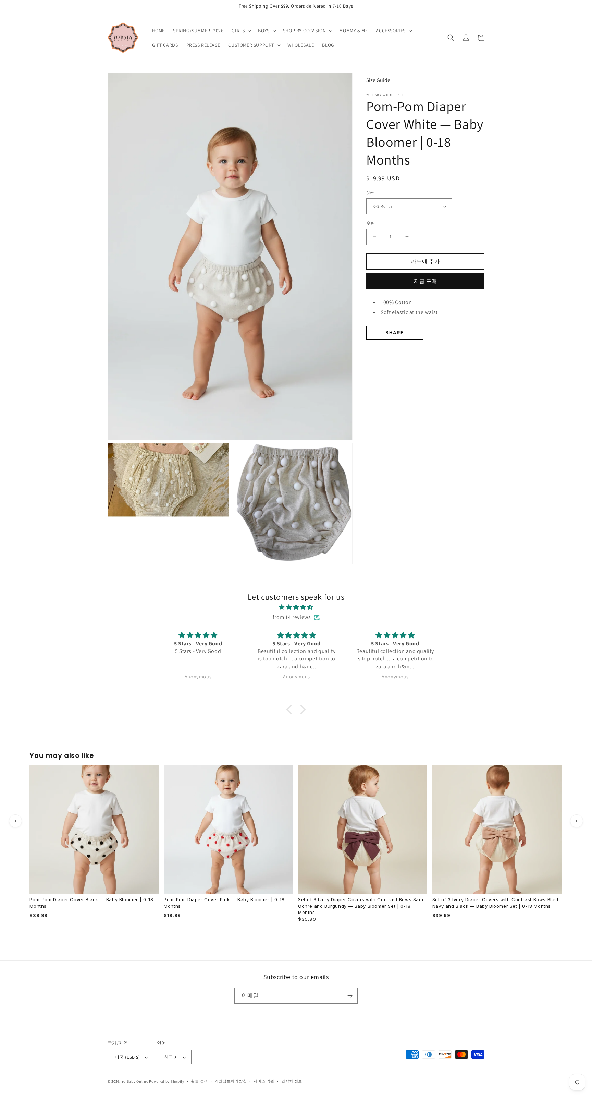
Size (370, 193)
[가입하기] (349, 996)
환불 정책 (199, 1080)
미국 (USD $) (127, 1057)
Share (394, 332)
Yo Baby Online (135, 1081)
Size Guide (378, 80)
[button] (240, 30)
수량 (370, 223)
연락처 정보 (291, 1080)
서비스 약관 (264, 1080)
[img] (296, 607)
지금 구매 (425, 281)
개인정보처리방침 (231, 1080)
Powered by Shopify (166, 1081)
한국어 (171, 1057)
